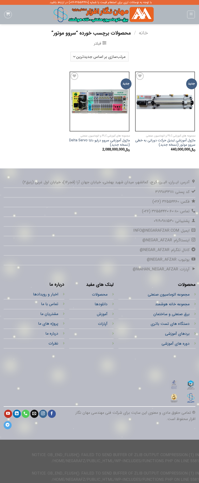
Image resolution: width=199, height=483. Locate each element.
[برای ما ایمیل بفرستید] (34, 414)
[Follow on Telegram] (8, 425)
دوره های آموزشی (175, 343)
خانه (143, 33)
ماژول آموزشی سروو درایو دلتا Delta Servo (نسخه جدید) (99, 142)
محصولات (100, 294)
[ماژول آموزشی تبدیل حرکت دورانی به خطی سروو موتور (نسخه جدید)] (165, 101)
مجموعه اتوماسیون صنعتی (168, 294)
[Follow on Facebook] (52, 414)
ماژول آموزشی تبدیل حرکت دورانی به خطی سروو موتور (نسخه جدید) (165, 142)
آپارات (103, 324)
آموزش (102, 314)
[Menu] (191, 14)
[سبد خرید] (8, 14)
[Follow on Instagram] (43, 414)
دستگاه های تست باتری (169, 324)
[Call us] (26, 414)
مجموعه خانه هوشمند (172, 304)
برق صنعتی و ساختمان (171, 314)
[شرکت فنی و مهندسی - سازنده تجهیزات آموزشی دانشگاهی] (99, 14)
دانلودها (101, 304)
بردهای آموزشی (177, 334)
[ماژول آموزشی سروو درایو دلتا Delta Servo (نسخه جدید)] (99, 101)
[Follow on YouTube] (8, 414)
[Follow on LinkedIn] (17, 414)
